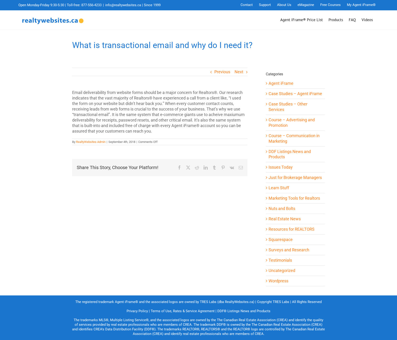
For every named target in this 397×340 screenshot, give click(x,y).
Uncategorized (282, 270)
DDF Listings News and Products (290, 154)
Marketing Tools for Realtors (294, 198)
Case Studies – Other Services (288, 107)
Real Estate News (285, 218)
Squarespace (281, 239)
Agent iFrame (281, 83)
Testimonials (280, 260)
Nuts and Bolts (282, 208)
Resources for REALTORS (292, 229)
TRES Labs (281, 302)
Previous (222, 71)
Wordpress (278, 280)
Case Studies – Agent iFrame (295, 93)
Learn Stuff (279, 187)
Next (239, 71)
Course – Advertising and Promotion (292, 122)
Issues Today (281, 167)
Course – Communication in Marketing (294, 138)
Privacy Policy (137, 311)
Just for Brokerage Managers (295, 177)
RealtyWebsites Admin (90, 142)
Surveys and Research (289, 249)
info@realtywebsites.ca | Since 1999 (133, 5)
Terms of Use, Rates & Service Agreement (183, 311)
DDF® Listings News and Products (243, 311)
